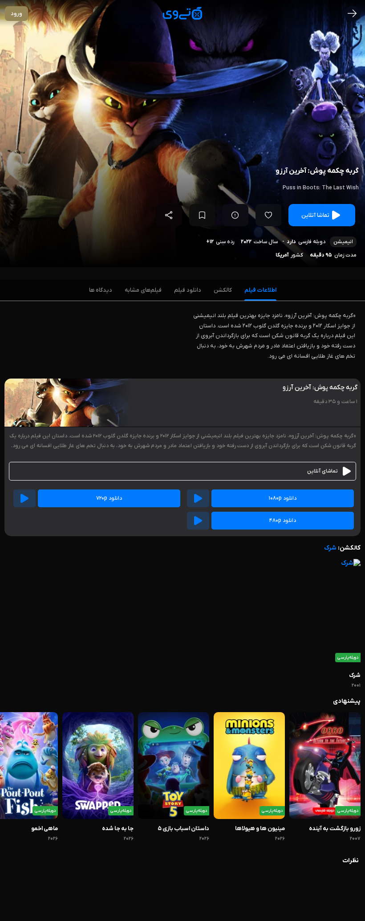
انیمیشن (343, 241)
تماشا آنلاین (315, 215)
